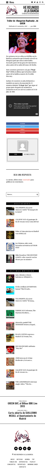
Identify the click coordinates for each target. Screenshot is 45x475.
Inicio (13, 459)
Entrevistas (23, 462)
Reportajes (22, 464)
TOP (33, 459)
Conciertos (11, 464)
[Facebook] (32, 2)
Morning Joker (33, 464)
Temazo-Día (13, 462)
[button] (37, 194)
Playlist (33, 462)
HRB (34, 26)
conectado (26, 180)
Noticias (20, 459)
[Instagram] (40, 2)
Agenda (27, 459)
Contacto (22, 467)
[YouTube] (37, 2)
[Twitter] (34, 2)
